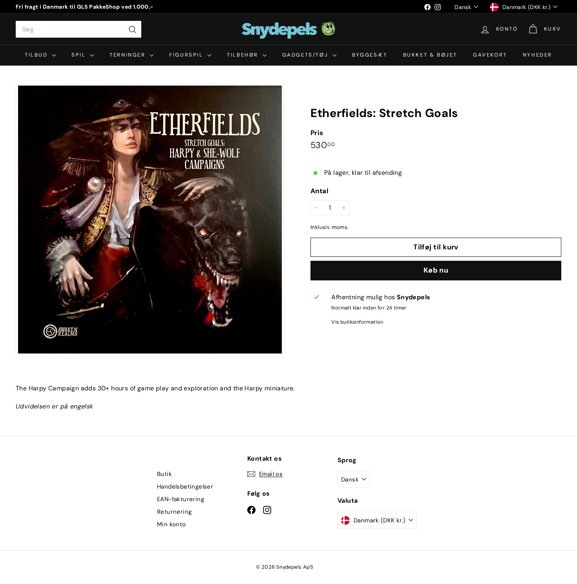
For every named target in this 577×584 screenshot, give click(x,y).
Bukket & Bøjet (430, 54)
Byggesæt (369, 54)
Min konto (171, 524)
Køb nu (436, 270)
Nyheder (537, 54)
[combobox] (78, 29)
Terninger (129, 54)
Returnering (174, 512)
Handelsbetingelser (185, 487)
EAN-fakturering (180, 499)
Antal (319, 191)
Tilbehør (243, 54)
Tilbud (37, 54)
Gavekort (490, 54)
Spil (79, 54)
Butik (164, 474)
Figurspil (187, 54)
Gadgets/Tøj (306, 54)
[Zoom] (150, 219)
